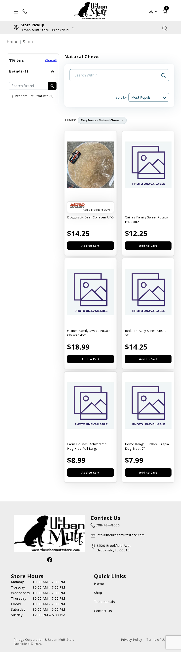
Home (12, 41)
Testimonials (104, 601)
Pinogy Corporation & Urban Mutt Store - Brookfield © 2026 (45, 641)
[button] (153, 10)
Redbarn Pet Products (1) (34, 96)
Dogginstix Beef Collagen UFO (90, 217)
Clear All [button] (51, 60)
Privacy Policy (131, 639)
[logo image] (90, 10)
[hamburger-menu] (16, 10)
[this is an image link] (49, 532)
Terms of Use (156, 639)
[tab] (33, 84)
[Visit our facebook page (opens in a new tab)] (49, 559)
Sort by (121, 97)
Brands (18, 71)
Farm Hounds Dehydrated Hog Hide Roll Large (87, 446)
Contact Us (103, 610)
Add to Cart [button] (90, 246)
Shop (28, 41)
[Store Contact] (25, 10)
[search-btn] (52, 86)
